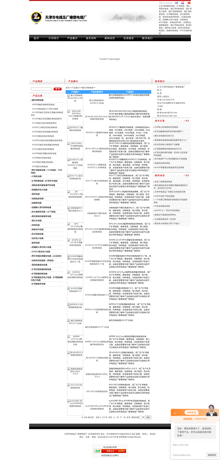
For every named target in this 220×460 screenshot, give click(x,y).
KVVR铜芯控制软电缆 (41, 158)
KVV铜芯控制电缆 (40, 166)
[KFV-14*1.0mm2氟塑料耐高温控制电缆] (75, 238)
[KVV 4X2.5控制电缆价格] (75, 399)
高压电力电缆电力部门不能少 (167, 223)
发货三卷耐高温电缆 (163, 182)
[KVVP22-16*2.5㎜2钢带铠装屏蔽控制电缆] (75, 286)
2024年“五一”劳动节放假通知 (167, 210)
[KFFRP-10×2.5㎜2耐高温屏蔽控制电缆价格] (75, 350)
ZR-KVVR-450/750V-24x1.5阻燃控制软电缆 (97, 118)
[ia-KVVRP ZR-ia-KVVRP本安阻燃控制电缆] (75, 415)
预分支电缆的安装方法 (164, 136)
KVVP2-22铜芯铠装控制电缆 (44, 127)
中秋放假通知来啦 (162, 206)
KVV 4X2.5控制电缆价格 (97, 391)
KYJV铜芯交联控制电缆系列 (44, 123)
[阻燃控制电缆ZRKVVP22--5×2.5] (75, 383)
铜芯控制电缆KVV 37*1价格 (97, 327)
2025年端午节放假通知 (165, 196)
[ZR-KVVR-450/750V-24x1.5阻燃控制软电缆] (75, 125)
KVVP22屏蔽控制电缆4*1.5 (97, 295)
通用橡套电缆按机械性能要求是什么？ (171, 140)
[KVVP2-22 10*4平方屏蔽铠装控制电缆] (75, 254)
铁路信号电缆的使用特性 (165, 215)
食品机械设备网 (110, 447)
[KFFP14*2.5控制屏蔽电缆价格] (75, 318)
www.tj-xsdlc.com (169, 116)
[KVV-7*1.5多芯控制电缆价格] (75, 190)
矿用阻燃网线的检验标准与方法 (168, 149)
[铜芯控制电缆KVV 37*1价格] (75, 334)
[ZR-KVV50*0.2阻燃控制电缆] (75, 367)
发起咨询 (212, 455)
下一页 (123, 417)
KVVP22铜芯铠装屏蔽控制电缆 (45, 145)
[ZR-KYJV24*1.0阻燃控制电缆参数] (75, 206)
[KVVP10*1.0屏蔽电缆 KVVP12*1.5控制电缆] (75, 173)
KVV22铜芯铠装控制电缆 (43, 149)
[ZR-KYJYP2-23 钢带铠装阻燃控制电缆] (75, 157)
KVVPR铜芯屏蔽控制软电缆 (44, 153)
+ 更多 (186, 121)
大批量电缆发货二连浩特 (165, 219)
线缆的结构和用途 (162, 163)
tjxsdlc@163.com (169, 113)
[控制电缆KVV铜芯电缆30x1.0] (75, 222)
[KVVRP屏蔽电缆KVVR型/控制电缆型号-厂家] (75, 270)
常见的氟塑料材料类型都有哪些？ (169, 131)
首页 (67, 88)
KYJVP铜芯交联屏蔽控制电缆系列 (47, 119)
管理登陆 (123, 437)
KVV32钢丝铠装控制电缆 (43, 136)
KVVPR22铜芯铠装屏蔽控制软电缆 (47, 140)
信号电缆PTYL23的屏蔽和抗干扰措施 (171, 159)
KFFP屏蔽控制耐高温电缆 (43, 104)
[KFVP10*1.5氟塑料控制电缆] (75, 141)
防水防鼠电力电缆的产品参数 (167, 144)
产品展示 (75, 88)
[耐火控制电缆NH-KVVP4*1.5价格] (75, 109)
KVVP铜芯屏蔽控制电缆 (42, 162)
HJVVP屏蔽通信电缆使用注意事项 (169, 167)
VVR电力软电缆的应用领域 (166, 127)
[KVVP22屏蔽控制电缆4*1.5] (75, 302)
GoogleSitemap (134, 437)
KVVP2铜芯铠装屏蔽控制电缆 (45, 132)
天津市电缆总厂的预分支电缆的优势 (170, 192)
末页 (128, 417)
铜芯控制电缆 (87, 88)
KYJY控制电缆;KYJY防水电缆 (45, 109)
